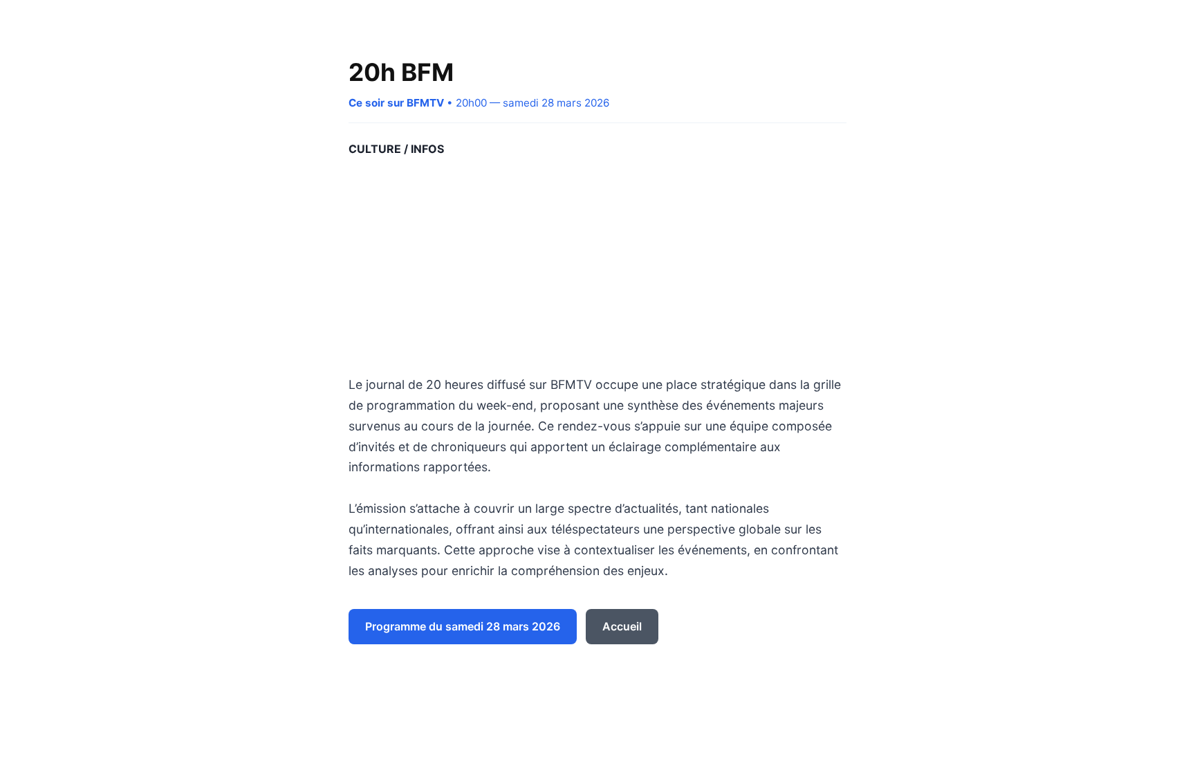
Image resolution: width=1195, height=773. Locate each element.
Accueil (622, 626)
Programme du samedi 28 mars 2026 (462, 626)
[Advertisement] (597, 266)
